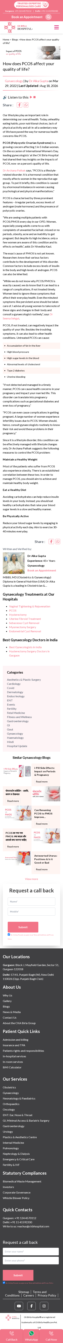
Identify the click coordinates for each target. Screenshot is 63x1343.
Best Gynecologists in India (25, 647)
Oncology (9, 1109)
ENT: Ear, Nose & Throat (17, 1115)
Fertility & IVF (11, 1164)
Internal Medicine (13, 1142)
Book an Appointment (27, 17)
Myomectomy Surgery (22, 627)
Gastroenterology (13, 1126)
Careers (28, 1295)
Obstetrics (9, 1087)
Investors (8, 1186)
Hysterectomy (18, 614)
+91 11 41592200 (49, 11)
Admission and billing (15, 1039)
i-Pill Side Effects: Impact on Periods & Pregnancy (44, 771)
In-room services (13, 1061)
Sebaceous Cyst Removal (24, 622)
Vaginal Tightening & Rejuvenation (29, 606)
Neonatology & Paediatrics (19, 1098)
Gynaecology (14, 81)
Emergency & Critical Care (18, 1159)
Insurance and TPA (14, 1045)
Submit (23, 927)
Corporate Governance (16, 1192)
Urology (8, 1131)
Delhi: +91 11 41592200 (17, 1222)
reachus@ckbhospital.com (33, 1226)
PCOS (12, 610)
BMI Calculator (12, 1067)
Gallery (7, 1000)
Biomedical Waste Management (22, 1181)
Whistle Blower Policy (16, 1198)
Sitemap (23, 1292)
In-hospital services (14, 1056)
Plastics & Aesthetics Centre (20, 1137)
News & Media (12, 1012)
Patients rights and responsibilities (23, 1050)
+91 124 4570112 (23, 11)
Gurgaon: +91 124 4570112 (19, 1218)
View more (31, 878)
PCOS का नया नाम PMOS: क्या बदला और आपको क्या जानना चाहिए (16, 836)
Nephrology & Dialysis (16, 1153)
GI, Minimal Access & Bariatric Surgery (26, 1120)
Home (6, 39)
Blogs (15, 39)
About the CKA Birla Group (19, 1023)
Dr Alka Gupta (38, 81)
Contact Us (9, 1017)
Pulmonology (11, 1148)
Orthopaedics (11, 1104)
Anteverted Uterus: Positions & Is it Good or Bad (45, 859)
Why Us (7, 995)
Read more (42, 781)
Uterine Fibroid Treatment (25, 618)
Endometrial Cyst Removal (25, 631)
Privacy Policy (47, 1295)
